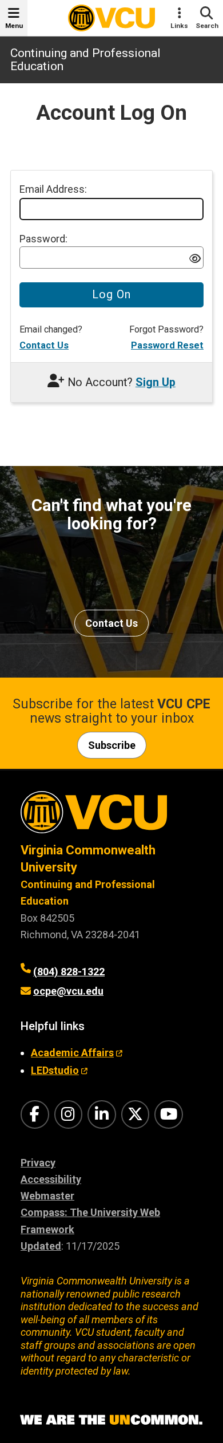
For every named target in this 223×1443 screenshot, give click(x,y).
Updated (41, 1246)
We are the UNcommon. (111, 1420)
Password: (43, 239)
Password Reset (167, 345)
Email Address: (53, 189)
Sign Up (156, 382)
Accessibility (51, 1179)
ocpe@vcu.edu (68, 991)
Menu (14, 26)
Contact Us (44, 345)
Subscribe (112, 745)
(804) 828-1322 (69, 972)
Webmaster (47, 1196)
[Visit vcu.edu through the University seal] (111, 816)
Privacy (38, 1163)
